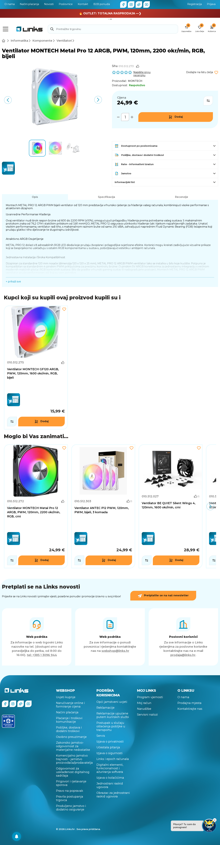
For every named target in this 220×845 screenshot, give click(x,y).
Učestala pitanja (108, 747)
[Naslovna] (4, 40)
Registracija (194, 4)
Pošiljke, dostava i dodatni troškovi (69, 729)
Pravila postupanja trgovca (69, 798)
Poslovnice (66, 4)
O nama (10, 4)
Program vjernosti (150, 697)
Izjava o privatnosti (110, 741)
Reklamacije (105, 707)
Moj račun (144, 703)
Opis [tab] (35, 197)
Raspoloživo (137, 85)
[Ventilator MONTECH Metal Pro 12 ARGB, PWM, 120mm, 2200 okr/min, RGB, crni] (36, 506)
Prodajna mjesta (189, 703)
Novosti (49, 4)
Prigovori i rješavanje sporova (71, 783)
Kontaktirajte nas (189, 709)
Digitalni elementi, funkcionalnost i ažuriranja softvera (109, 768)
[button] (98, 99)
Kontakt (83, 4)
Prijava (211, 4)
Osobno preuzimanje (71, 737)
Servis (100, 736)
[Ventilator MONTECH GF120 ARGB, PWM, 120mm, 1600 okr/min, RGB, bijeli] (36, 367)
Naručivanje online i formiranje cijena (70, 704)
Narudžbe (144, 709)
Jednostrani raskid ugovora (109, 785)
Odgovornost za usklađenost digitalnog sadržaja (72, 772)
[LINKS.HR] (16, 836)
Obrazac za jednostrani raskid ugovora (113, 794)
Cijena (121, 97)
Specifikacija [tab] (106, 197)
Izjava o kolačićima (110, 777)
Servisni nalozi (147, 714)
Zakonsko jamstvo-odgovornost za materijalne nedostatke (73, 746)
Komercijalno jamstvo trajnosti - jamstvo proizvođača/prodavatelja (74, 759)
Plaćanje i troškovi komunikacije (69, 719)
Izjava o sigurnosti (109, 753)
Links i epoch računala (112, 759)
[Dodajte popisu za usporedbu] (208, 101)
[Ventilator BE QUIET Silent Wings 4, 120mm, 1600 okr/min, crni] (170, 506)
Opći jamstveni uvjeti (111, 702)
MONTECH (135, 80)
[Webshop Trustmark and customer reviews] (8, 721)
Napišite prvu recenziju (142, 74)
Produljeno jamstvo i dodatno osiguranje (71, 807)
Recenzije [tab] (181, 197)
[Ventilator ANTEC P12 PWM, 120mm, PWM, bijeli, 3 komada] (103, 506)
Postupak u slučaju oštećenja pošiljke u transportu (110, 726)
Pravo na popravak (69, 791)
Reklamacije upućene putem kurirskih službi (112, 715)
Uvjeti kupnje (65, 697)
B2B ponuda (101, 4)
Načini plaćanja (29, 4)
